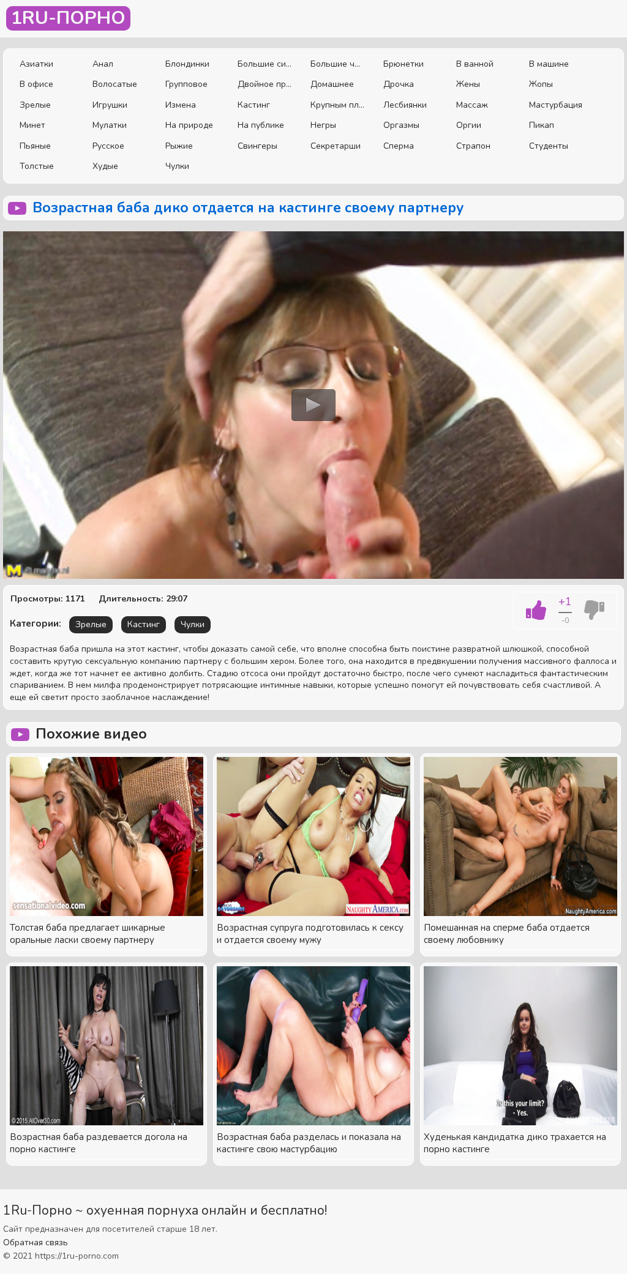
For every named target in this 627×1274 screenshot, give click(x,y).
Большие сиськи (265, 64)
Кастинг (254, 105)
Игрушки (109, 105)
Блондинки (187, 64)
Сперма (398, 146)
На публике (261, 125)
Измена (180, 105)
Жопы (541, 84)
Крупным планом (337, 105)
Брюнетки (403, 64)
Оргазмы (401, 125)
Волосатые (114, 84)
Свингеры (257, 146)
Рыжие (179, 146)
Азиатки (36, 64)
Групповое (186, 84)
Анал (102, 64)
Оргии (468, 125)
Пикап (541, 125)
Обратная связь (35, 1242)
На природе (189, 125)
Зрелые (35, 105)
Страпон (473, 146)
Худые (105, 166)
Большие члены (337, 64)
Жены (468, 84)
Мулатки (109, 125)
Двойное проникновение (265, 84)
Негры (323, 125)
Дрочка (398, 84)
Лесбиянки (405, 105)
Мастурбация (555, 105)
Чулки (177, 166)
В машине (549, 64)
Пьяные (35, 146)
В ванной (475, 64)
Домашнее (332, 84)
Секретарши (335, 146)
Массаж (472, 105)
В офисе (36, 84)
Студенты (548, 146)
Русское (108, 146)
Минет (32, 125)
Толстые (37, 166)
